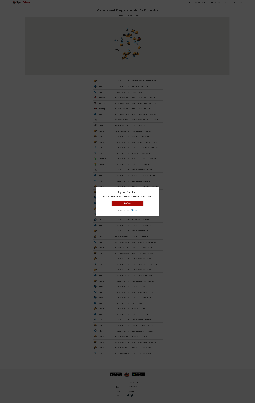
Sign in (134, 210)
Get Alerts (127, 203)
